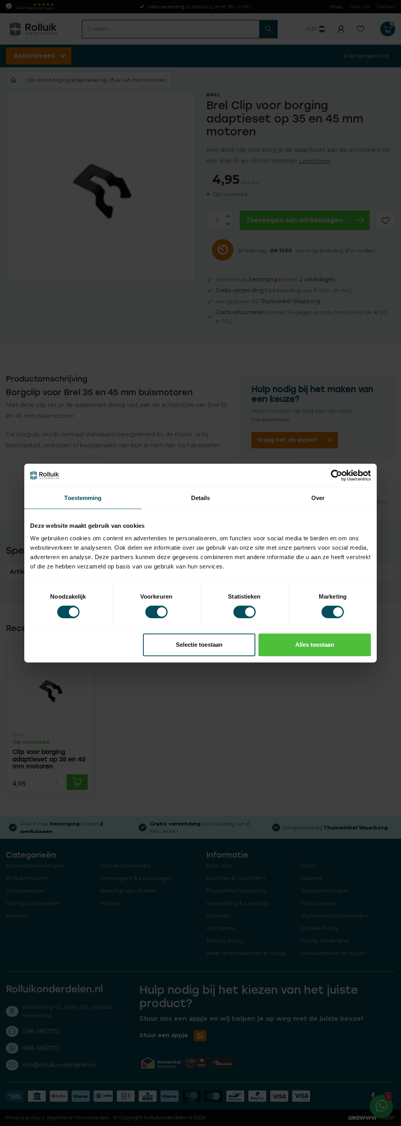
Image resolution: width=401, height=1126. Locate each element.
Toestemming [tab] (82, 498)
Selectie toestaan (199, 644)
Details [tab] (200, 498)
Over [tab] (318, 498)
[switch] (156, 612)
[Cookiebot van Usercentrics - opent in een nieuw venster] (336, 475)
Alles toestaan (314, 644)
